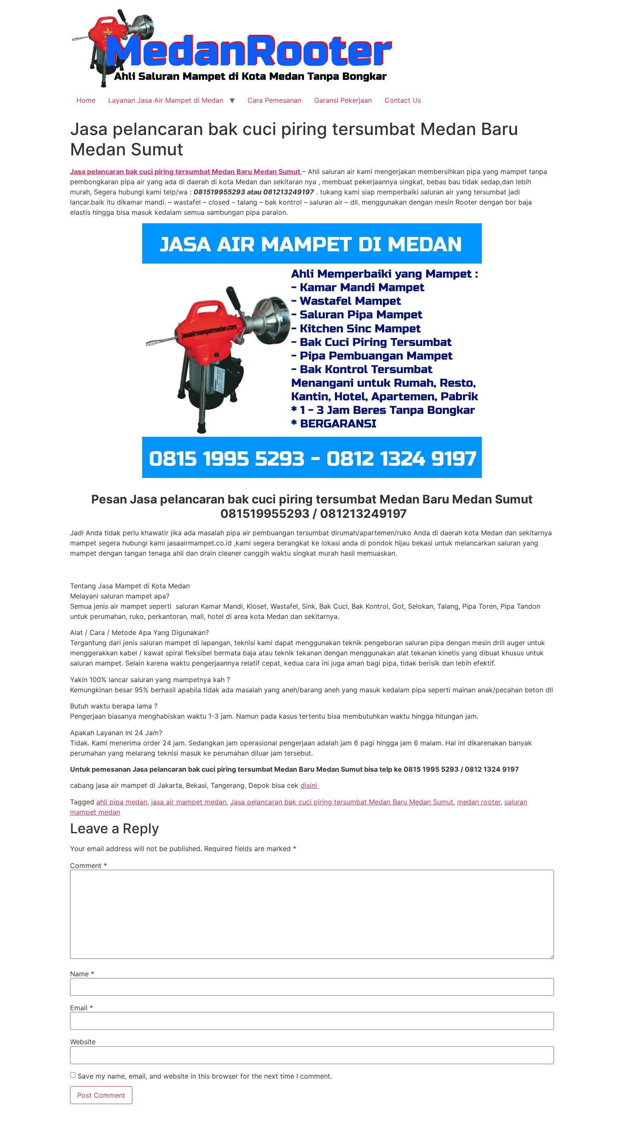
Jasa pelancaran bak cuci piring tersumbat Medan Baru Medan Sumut (341, 802)
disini (310, 785)
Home (86, 100)
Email (81, 1007)
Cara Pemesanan (274, 100)
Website (83, 1041)
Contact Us (403, 100)
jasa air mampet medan (188, 802)
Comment (88, 865)
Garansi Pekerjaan (343, 100)
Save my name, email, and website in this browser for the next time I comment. (205, 1076)
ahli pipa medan (121, 802)
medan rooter (478, 802)
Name (82, 973)
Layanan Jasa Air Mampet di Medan (165, 100)
